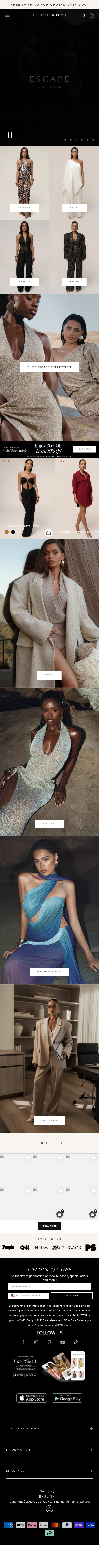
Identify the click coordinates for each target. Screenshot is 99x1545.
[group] (49, 448)
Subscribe (71, 1295)
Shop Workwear (49, 1120)
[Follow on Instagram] (36, 1341)
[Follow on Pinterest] (49, 1341)
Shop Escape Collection (49, 366)
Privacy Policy (42, 1324)
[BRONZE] (8, 532)
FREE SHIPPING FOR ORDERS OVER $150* (49, 4)
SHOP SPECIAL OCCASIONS (49, 971)
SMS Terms (64, 1324)
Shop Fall (49, 674)
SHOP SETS (74, 281)
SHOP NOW (49, 144)
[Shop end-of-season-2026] (49, 77)
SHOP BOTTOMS (25, 281)
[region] (49, 77)
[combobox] (14, 1295)
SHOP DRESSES (25, 207)
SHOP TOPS (74, 207)
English (47, 1496)
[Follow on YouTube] (62, 1341)
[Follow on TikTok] (75, 1341)
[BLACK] (14, 532)
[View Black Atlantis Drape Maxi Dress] (27, 498)
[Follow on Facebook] (23, 1341)
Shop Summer (49, 823)
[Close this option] (49, 1508)
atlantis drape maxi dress (22, 525)
